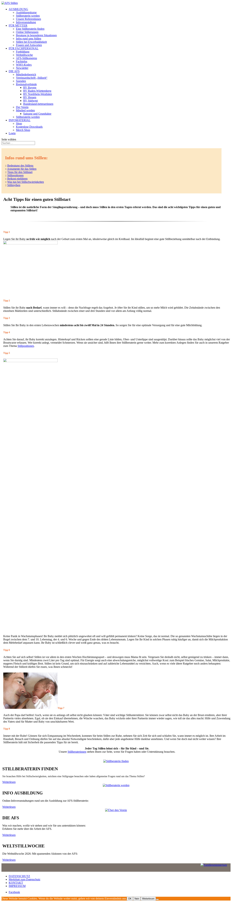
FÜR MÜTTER (18, 25)
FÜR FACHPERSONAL (23, 48)
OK (130, 898)
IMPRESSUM (17, 885)
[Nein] (157, 899)
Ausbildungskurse (26, 12)
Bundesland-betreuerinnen (38, 103)
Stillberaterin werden (28, 15)
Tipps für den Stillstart (19, 172)
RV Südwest (30, 100)
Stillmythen (13, 185)
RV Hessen (29, 97)
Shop (19, 123)
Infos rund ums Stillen (28, 38)
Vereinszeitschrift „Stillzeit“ (31, 77)
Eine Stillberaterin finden (30, 28)
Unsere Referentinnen (28, 18)
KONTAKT (16, 882)
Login (12, 133)
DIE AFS (14, 71)
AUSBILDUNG (18, 9)
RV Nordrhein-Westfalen (37, 94)
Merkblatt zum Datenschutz (24, 879)
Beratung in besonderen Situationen (36, 35)
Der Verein (22, 107)
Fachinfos (21, 61)
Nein (136, 898)
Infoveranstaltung (26, 22)
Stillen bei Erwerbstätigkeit (31, 41)
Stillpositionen (15, 175)
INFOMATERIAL (19, 120)
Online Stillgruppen (27, 32)
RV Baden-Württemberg (37, 90)
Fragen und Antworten (29, 45)
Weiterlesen (9, 782)
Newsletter (22, 67)
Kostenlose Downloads (29, 126)
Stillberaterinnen (77, 751)
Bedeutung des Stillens (20, 165)
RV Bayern (29, 87)
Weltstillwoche (24, 54)
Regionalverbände (26, 84)
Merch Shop (23, 130)
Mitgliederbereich (26, 74)
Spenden (21, 81)
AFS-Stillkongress (26, 58)
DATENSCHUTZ (19, 876)
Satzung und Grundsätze (37, 113)
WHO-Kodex (24, 64)
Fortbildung (22, 51)
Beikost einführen (17, 178)
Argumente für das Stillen (21, 168)
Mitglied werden (25, 110)
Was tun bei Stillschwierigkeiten (25, 181)
